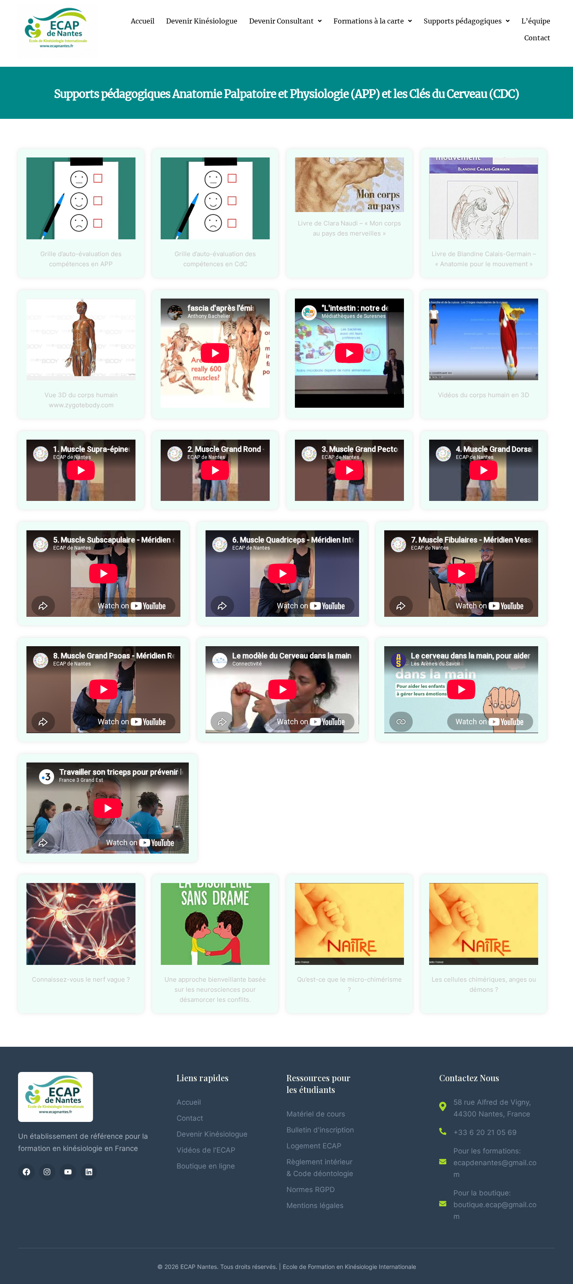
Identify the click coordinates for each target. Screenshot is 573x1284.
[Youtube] (68, 1172)
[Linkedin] (89, 1172)
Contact (537, 38)
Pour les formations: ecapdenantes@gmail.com (495, 1163)
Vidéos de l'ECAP (206, 1150)
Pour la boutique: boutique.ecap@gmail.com (495, 1205)
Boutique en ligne (206, 1166)
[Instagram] (47, 1172)
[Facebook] (26, 1172)
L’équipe (535, 21)
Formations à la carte (368, 21)
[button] (285, 21)
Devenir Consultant (281, 21)
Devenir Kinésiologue (201, 21)
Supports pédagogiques (463, 21)
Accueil (142, 21)
